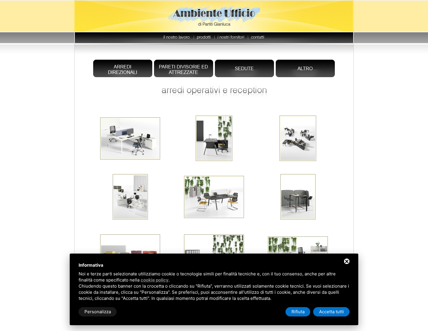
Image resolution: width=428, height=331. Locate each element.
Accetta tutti (331, 311)
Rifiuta (298, 311)
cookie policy (155, 280)
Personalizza (97, 311)
